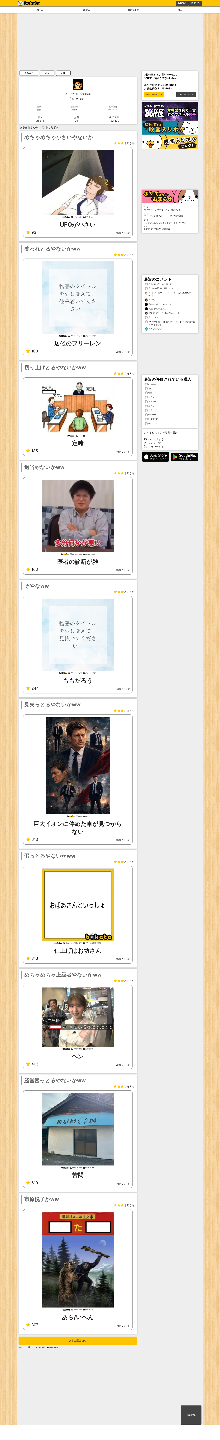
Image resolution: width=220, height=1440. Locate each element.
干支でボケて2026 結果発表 (156, 227)
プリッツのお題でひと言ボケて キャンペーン (164, 221)
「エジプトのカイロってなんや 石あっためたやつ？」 (169, 294)
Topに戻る (191, 1415)
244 (35, 688)
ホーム (40, 9)
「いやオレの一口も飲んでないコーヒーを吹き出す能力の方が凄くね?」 (171, 323)
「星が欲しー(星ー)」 (157, 308)
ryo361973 (40, 1347)
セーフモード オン (154, 94)
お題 (63, 73)
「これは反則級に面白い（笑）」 (162, 288)
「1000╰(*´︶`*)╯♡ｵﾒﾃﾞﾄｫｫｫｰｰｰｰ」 (164, 313)
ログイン (195, 3)
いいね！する (155, 439)
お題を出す (133, 9)
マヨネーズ (153, 401)
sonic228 (152, 423)
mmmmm (152, 384)
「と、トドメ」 (155, 317)
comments (53, 1347)
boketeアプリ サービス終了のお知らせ (161, 208)
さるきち (28, 73)
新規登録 (182, 3)
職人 (180, 9)
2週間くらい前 (123, 233)
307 (34, 1325)
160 (34, 569)
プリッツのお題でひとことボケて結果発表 (163, 215)
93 (33, 232)
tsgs (150, 393)
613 (34, 839)
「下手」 (152, 300)
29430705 (153, 419)
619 (34, 1182)
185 (34, 450)
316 (34, 958)
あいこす (152, 388)
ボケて (22, 1347)
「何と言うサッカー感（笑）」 (161, 284)
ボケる (86, 9)
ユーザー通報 (78, 99)
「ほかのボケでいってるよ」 (160, 304)
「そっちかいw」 (155, 329)
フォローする (154, 442)
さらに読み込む (78, 1340)
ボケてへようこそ (186, 94)
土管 (150, 410)
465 (35, 1064)
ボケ (47, 73)
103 (34, 351)
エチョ (151, 397)
